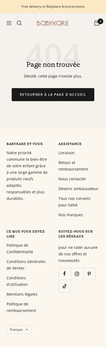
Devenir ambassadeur (78, 188)
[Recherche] (19, 23)
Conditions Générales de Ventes (26, 265)
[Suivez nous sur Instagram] (77, 274)
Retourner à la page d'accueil (53, 94)
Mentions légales (22, 294)
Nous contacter (72, 178)
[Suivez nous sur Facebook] (64, 274)
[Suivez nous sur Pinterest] (89, 274)
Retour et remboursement (73, 166)
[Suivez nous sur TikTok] (64, 286)
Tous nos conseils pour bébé (74, 201)
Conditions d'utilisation (17, 281)
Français (16, 329)
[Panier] (96, 23)
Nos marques (70, 214)
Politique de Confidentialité (20, 248)
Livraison (66, 152)
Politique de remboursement (21, 307)
